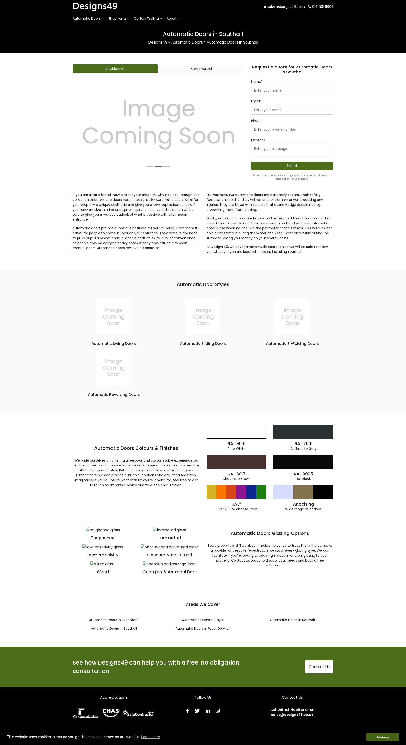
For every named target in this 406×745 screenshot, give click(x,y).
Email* (256, 101)
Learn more (150, 737)
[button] (85, 125)
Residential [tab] (115, 68)
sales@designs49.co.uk (285, 6)
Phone (256, 120)
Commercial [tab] (201, 68)
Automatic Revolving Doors (114, 394)
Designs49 (95, 7)
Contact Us (319, 666)
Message (258, 140)
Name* (257, 81)
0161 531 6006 (322, 6)
